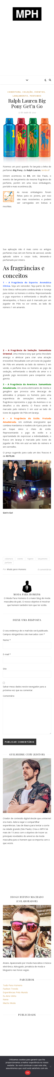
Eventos (40, 92)
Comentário (8, 695)
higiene (30, 559)
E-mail (7, 654)
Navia (5, 999)
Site (5, 668)
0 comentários (44, 569)
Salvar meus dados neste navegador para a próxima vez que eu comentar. (24, 688)
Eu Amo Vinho (9, 995)
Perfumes (35, 96)
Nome (7, 639)
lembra (45, 170)
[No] (50, 1066)
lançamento (20, 96)
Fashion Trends (10, 988)
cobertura (14, 92)
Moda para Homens (16, 569)
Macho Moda (9, 1003)
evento (20, 559)
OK (27, 1073)
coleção (27, 92)
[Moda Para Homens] (27, 14)
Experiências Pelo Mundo (15, 992)
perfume (8, 562)
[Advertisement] (27, 53)
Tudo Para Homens (12, 985)
